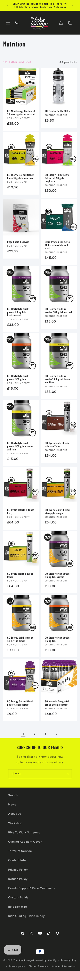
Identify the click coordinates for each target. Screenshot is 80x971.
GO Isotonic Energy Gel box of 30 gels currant (57, 703)
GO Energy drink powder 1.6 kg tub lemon (20, 639)
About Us (14, 814)
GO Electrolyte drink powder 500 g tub (18, 377)
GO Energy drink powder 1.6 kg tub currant (57, 575)
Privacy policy (17, 966)
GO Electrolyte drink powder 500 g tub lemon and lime (20, 446)
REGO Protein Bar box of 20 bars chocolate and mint (58, 245)
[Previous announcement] (7, 5)
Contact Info (17, 860)
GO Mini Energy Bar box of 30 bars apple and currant (21, 112)
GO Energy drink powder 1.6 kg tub (57, 639)
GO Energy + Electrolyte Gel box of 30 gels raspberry (57, 178)
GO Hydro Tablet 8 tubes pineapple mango (58, 511)
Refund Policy (18, 879)
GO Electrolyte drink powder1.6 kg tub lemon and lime (57, 379)
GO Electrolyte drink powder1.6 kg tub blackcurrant (18, 312)
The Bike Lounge (23, 960)
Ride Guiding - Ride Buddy (26, 916)
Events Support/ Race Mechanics (31, 888)
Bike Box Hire (17, 906)
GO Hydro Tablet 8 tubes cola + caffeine (58, 444)
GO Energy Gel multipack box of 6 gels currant (20, 703)
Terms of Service (20, 851)
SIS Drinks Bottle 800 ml (58, 111)
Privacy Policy (18, 869)
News (12, 804)
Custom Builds (18, 897)
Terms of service (38, 966)
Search (13, 795)
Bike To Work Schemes (24, 832)
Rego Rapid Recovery (18, 242)
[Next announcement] (72, 5)
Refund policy (69, 960)
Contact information (63, 966)
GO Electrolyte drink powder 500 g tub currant (58, 310)
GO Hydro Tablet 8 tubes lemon (20, 575)
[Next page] (56, 733)
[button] (8, 22)
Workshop (15, 823)
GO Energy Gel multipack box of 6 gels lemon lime (20, 176)
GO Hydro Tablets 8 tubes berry (20, 511)
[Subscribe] (67, 774)
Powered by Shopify (44, 960)
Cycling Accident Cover (25, 841)
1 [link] (23, 734)
